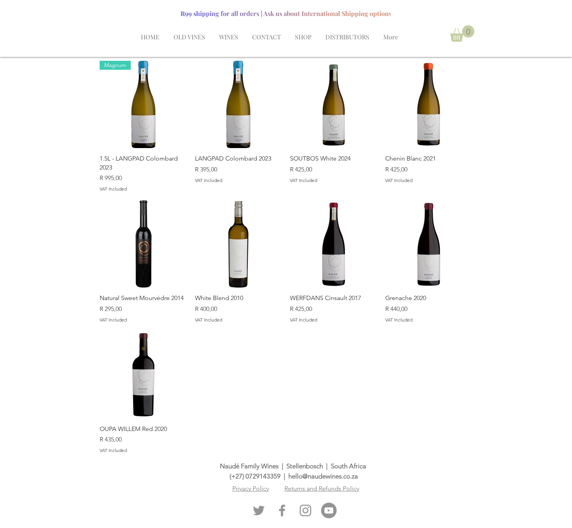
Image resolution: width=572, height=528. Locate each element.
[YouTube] (329, 510)
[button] (462, 33)
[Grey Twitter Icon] (259, 510)
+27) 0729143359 (256, 476)
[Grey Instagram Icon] (305, 510)
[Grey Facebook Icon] (282, 510)
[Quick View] (238, 104)
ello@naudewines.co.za (325, 476)
